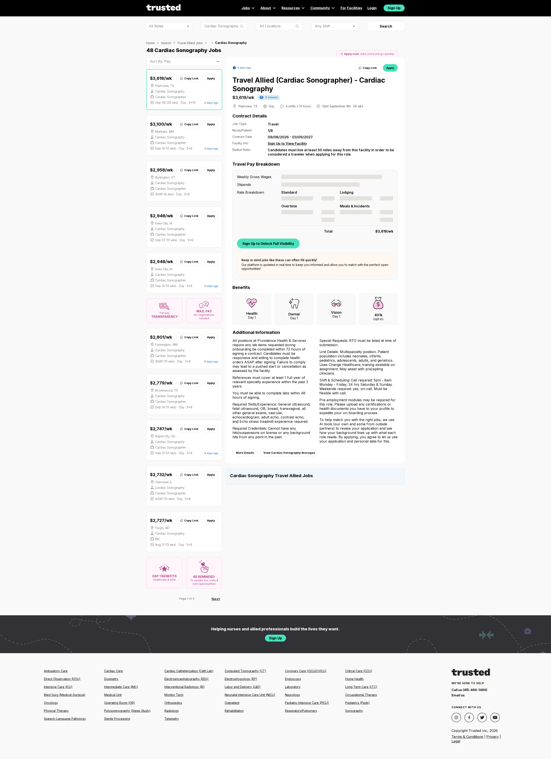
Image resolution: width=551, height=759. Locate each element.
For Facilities (351, 8)
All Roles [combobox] (156, 26)
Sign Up (394, 8)
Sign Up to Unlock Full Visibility (268, 243)
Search (386, 26)
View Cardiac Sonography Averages (289, 452)
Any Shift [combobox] (322, 26)
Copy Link (191, 78)
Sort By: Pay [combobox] (160, 61)
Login (372, 8)
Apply (211, 78)
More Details (245, 452)
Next (216, 599)
